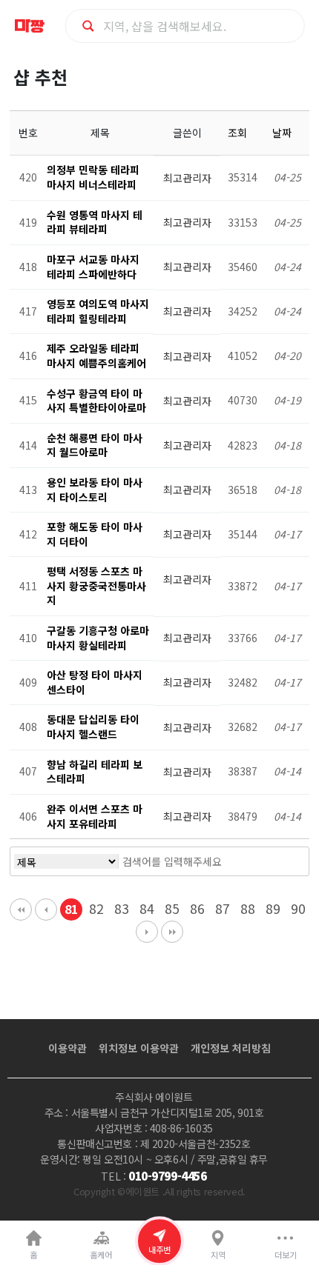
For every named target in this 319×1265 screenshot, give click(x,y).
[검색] (271, 861)
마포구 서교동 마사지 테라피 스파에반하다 (93, 266)
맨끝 (172, 932)
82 (96, 908)
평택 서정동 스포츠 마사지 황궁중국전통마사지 (96, 585)
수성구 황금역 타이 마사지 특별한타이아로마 (96, 400)
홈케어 (101, 1255)
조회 (239, 132)
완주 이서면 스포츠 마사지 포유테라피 (94, 816)
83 (121, 908)
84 (146, 908)
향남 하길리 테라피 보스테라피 (94, 772)
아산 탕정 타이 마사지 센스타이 (94, 682)
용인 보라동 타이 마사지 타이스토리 (94, 489)
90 (298, 908)
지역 (218, 1255)
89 (273, 908)
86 (197, 908)
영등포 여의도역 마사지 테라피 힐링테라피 (98, 311)
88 (247, 908)
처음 (21, 909)
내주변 (159, 1249)
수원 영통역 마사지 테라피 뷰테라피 (94, 222)
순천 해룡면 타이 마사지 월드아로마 (94, 445)
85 (172, 908)
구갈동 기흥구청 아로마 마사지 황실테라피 (98, 637)
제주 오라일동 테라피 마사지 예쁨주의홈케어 (96, 355)
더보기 (285, 1255)
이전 (46, 909)
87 (222, 908)
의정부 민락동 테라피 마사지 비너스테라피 (93, 177)
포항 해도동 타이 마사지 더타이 (94, 534)
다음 (147, 932)
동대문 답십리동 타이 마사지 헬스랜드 (93, 726)
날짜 (283, 132)
